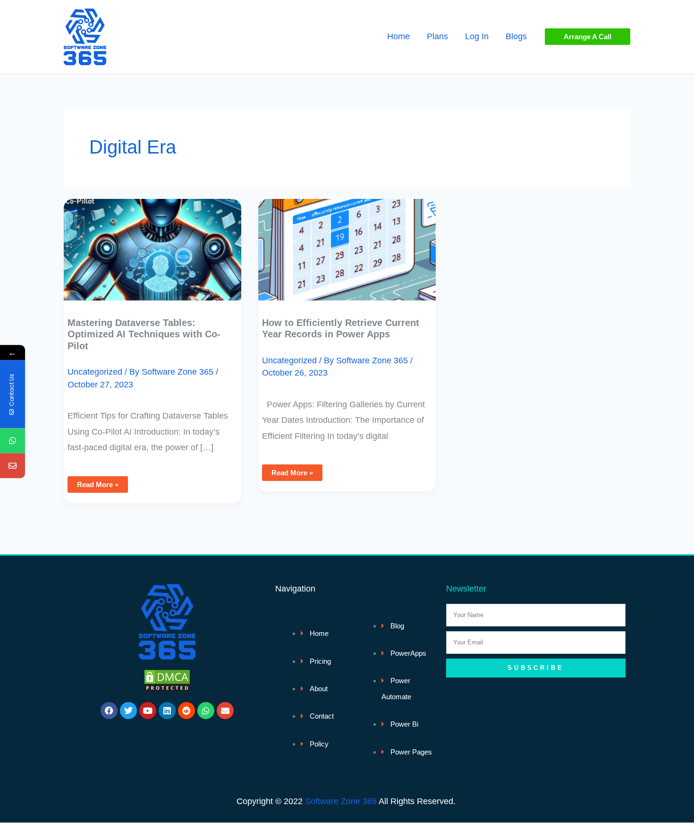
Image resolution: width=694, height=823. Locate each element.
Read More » (97, 482)
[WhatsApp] (12, 441)
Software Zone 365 (341, 801)
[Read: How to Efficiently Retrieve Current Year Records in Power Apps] (347, 243)
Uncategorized (95, 372)
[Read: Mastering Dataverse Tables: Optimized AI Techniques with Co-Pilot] (152, 243)
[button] (587, 36)
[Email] (12, 466)
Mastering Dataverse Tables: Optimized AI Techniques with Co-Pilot (144, 334)
